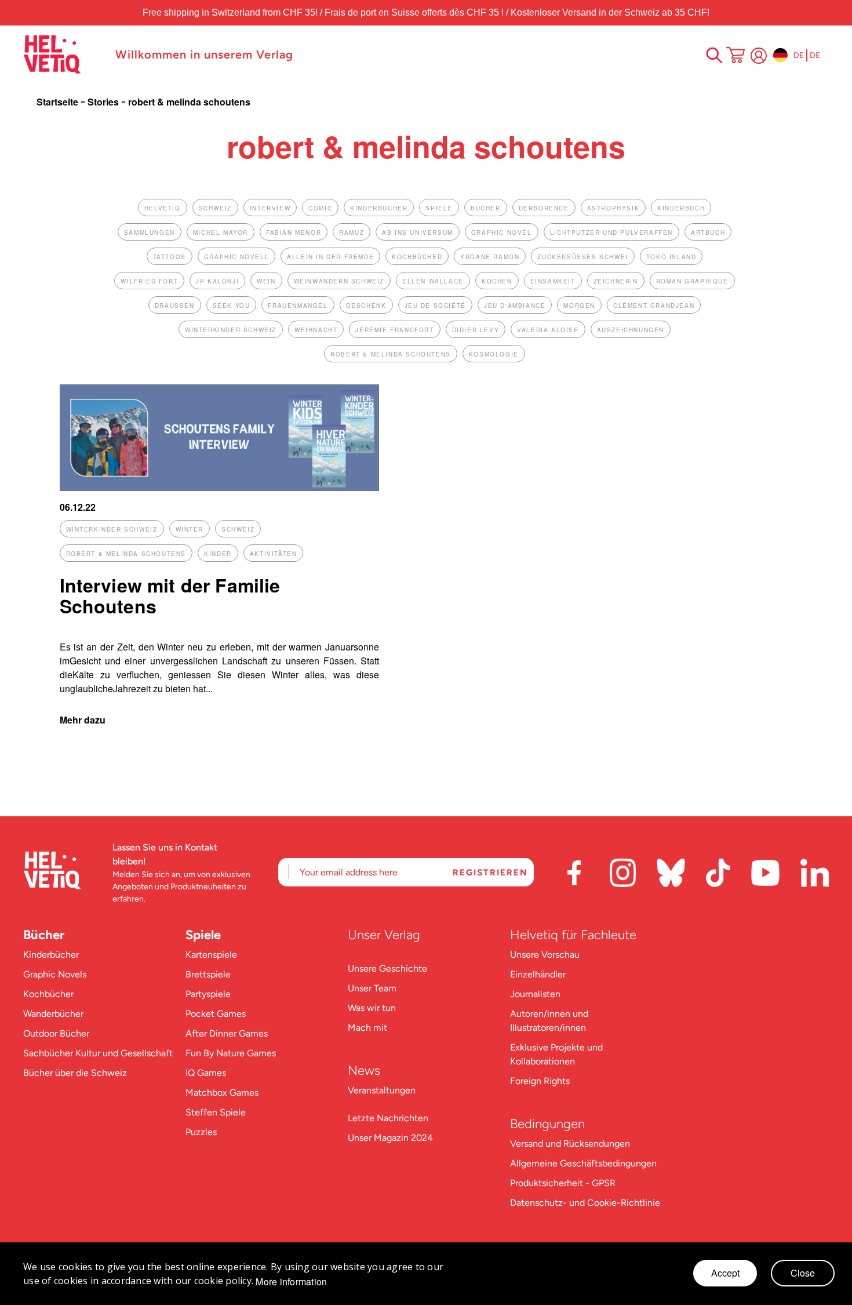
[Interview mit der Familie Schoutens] (220, 487)
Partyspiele (208, 993)
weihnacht (315, 330)
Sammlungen (149, 232)
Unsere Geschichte (387, 968)
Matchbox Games (221, 1092)
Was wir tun (372, 1007)
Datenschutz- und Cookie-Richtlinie (585, 1202)
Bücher (43, 935)
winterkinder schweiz (230, 330)
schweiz (215, 208)
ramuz (351, 232)
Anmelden (759, 56)
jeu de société (435, 305)
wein (266, 281)
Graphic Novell (236, 257)
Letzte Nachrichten (388, 1118)
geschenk (366, 305)
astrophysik (613, 208)
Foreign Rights (540, 1080)
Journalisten (535, 993)
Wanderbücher (53, 1013)
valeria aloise (547, 330)
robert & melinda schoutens (390, 354)
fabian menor (293, 232)
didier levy (476, 330)
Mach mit (367, 1027)
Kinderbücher (51, 954)
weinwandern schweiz (339, 281)
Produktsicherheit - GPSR (563, 1182)
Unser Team (372, 988)
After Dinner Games (226, 1033)
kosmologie (494, 354)
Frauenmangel (297, 305)
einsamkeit (553, 281)
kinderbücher (378, 208)
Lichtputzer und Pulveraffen (611, 232)
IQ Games (205, 1072)
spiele (439, 208)
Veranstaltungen (382, 1090)
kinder (218, 554)
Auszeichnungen (630, 330)
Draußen (175, 305)
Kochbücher (48, 993)
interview (270, 208)
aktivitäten (273, 554)
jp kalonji (217, 281)
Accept (725, 1272)
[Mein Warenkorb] (735, 56)
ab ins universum (417, 232)
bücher (486, 208)
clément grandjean (653, 305)
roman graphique (692, 281)
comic (320, 208)
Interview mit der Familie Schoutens (170, 595)
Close (803, 1272)
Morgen (579, 305)
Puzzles (201, 1131)
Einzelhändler (538, 974)
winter (190, 529)
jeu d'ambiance (514, 305)
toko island (671, 257)
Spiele (203, 935)
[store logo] (63, 54)
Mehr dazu (82, 719)
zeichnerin (616, 281)
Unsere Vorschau (545, 954)
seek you (231, 305)
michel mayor (220, 232)
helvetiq (162, 208)
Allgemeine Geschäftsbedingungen (583, 1163)
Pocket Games (215, 1013)
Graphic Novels (54, 974)
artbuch (708, 232)
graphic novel (501, 232)
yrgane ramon (489, 257)
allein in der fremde (330, 257)
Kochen (497, 281)
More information (291, 1282)
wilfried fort (149, 281)
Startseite (59, 101)
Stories (104, 101)
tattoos (169, 257)
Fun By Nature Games (230, 1053)
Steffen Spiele (215, 1112)
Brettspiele (208, 974)
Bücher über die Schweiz (75, 1072)
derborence (544, 208)
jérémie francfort (394, 330)
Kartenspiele (211, 954)
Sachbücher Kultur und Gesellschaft (98, 1053)
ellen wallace (433, 281)
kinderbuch (681, 208)
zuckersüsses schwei (582, 257)
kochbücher (417, 257)
